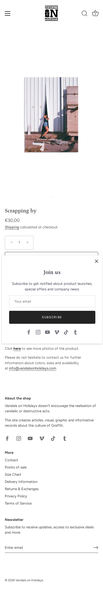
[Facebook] (28, 332)
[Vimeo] (56, 332)
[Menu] (7, 13)
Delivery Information (21, 482)
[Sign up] (95, 547)
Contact (11, 460)
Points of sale (16, 467)
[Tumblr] (75, 332)
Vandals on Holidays (29, 580)
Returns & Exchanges (22, 489)
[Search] (84, 14)
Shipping (12, 227)
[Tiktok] (66, 332)
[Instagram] (38, 332)
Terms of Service (18, 503)
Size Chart (13, 474)
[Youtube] (47, 332)
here (17, 348)
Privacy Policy (16, 496)
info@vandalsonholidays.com (32, 368)
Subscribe (52, 317)
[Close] (96, 261)
